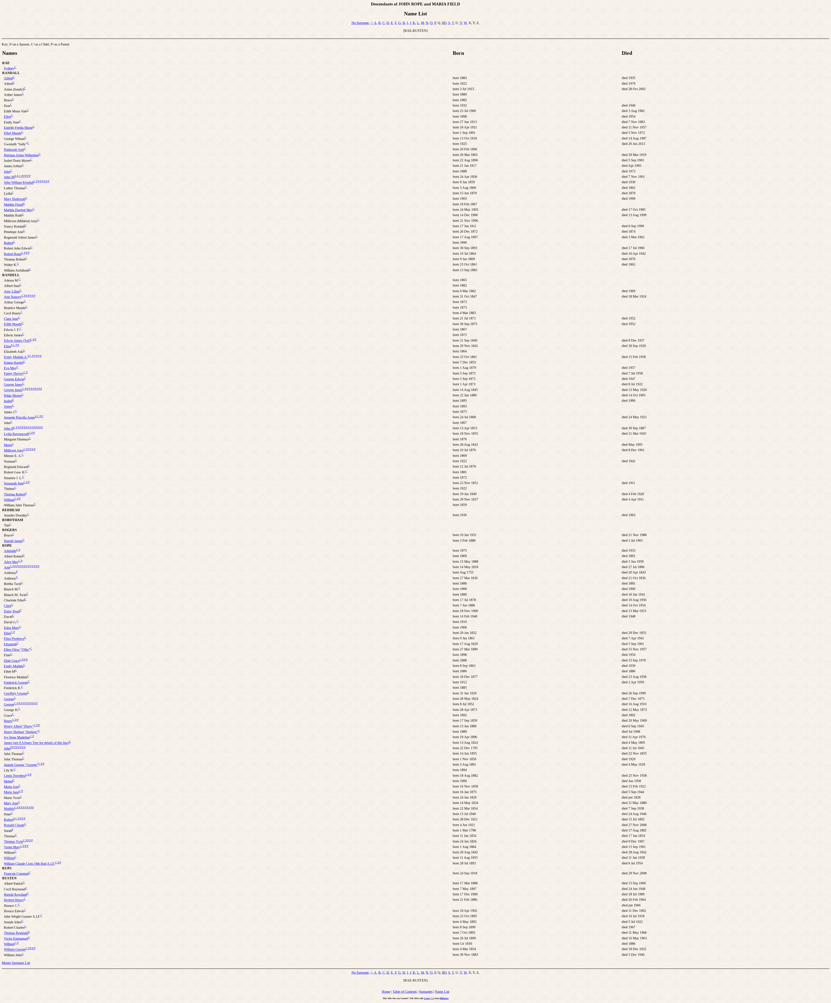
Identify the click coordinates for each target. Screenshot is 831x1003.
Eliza (7, 346)
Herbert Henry (14, 900)
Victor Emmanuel (16, 938)
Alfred (8, 78)
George (9, 699)
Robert (8, 243)
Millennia (444, 998)
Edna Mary (11, 628)
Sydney (9, 68)
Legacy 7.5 (429, 998)
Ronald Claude (14, 825)
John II (8, 428)
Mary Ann (11, 803)
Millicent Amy (14, 450)
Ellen (7, 117)
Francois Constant (16, 873)
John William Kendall (19, 183)
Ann (7, 567)
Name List (442, 991)
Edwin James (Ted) (17, 341)
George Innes (13, 384)
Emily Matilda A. (15, 357)
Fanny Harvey (14, 374)
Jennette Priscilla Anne (19, 417)
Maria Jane (11, 792)
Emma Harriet (13, 363)
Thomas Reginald (16, 933)
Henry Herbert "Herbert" (21, 732)
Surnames (426, 991)
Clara (7, 606)
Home (386, 991)
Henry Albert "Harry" (19, 726)
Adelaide (10, 551)
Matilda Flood (13, 204)
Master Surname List (16, 963)
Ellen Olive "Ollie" (17, 649)
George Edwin (14, 379)
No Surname (360, 23)
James (8, 406)
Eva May (10, 368)
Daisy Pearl (12, 611)
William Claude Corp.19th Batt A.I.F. (29, 863)
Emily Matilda (13, 666)
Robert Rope (12, 254)
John (7, 171)
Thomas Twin (13, 842)
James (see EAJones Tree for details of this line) (36, 743)
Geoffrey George (15, 693)
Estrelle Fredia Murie (18, 128)
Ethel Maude (12, 133)
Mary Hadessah (14, 199)
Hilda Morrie (13, 395)
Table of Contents (405, 991)
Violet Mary (12, 847)
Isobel (8, 401)
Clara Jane (11, 319)
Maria (8, 445)
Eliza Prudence (14, 639)
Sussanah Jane (14, 483)
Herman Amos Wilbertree (21, 155)
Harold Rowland (15, 894)
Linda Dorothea (15, 776)
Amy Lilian (12, 291)
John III (9, 177)
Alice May (11, 562)
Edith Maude (13, 324)
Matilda (9, 809)
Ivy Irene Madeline (17, 737)
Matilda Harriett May (18, 210)
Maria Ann (11, 787)
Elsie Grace (12, 661)
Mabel (8, 781)
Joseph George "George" (21, 765)
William (9, 500)
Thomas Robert (14, 494)
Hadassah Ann (14, 150)
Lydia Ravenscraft (16, 434)
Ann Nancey (12, 297)
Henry (8, 721)
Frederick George (16, 682)
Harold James (13, 541)
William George (15, 949)
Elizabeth (10, 644)
